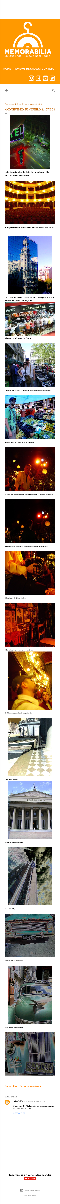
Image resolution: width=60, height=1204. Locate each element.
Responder (19, 1113)
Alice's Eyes (19, 1101)
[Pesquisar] (53, 90)
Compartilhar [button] (11, 1086)
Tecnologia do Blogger (32, 1190)
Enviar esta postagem (30, 1086)
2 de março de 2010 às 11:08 (36, 1101)
